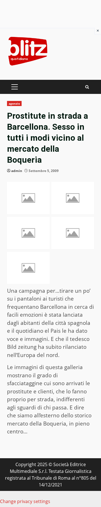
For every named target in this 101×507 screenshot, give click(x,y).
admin (16, 170)
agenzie (14, 103)
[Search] (87, 86)
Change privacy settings (25, 501)
